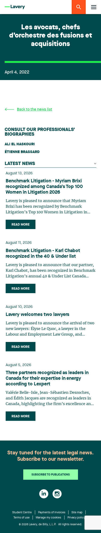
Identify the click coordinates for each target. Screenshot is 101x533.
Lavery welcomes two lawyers (37, 314)
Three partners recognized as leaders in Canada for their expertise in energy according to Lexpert (47, 379)
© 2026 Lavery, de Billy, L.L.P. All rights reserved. (50, 524)
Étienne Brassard (22, 152)
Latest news (20, 163)
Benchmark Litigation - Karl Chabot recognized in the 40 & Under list (43, 254)
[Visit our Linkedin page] (43, 493)
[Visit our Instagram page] (57, 493)
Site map (76, 512)
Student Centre (22, 512)
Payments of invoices (51, 512)
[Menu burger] (93, 7)
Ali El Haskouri (20, 144)
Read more (21, 224)
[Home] (15, 7)
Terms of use (21, 517)
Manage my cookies (48, 517)
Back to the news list (34, 109)
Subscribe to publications (50, 474)
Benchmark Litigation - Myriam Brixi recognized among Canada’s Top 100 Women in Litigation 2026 (44, 187)
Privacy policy (76, 517)
